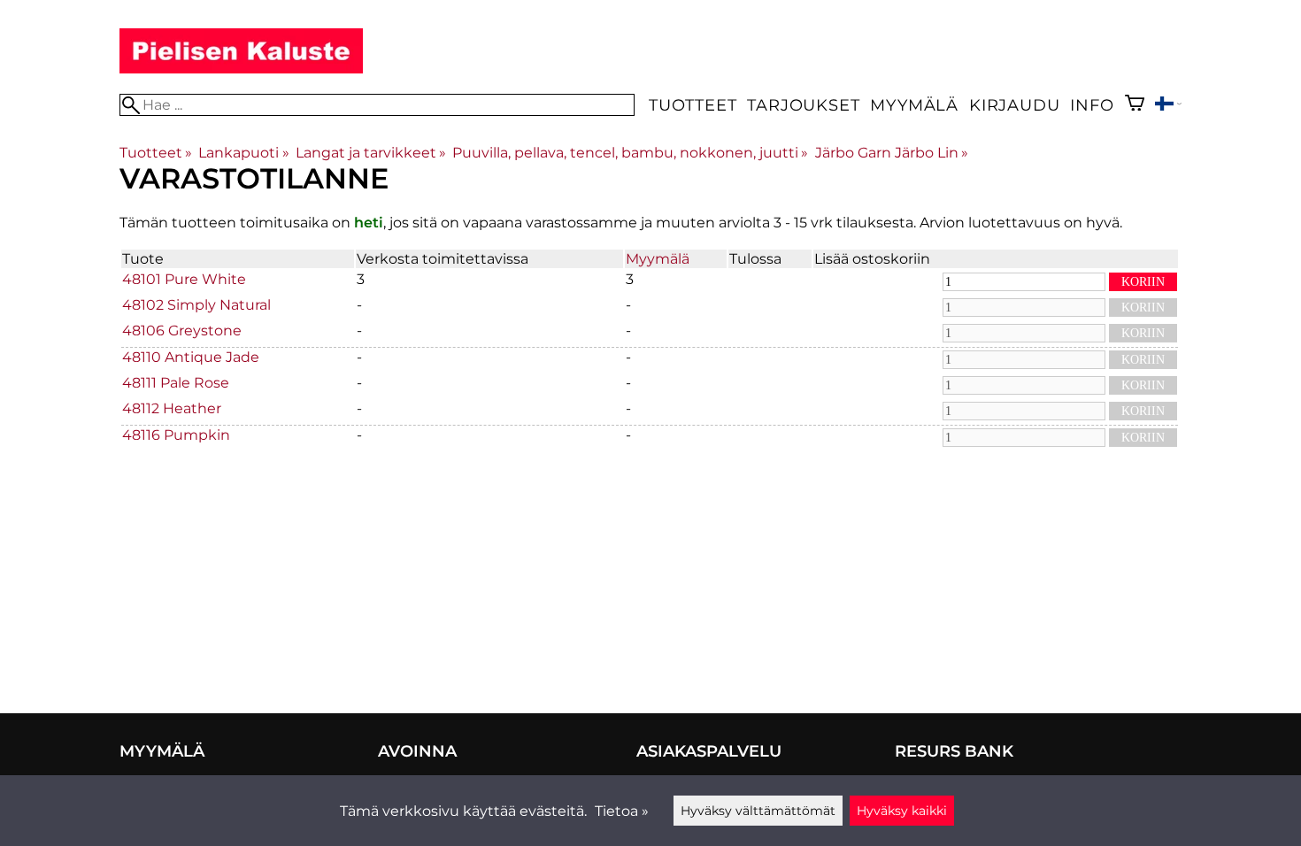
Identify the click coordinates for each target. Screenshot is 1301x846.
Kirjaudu (1014, 105)
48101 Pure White (184, 279)
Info (1091, 105)
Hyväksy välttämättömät (758, 811)
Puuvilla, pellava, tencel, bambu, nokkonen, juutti (630, 152)
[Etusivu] (241, 68)
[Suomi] (1168, 105)
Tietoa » (622, 811)
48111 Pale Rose (175, 382)
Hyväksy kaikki (902, 811)
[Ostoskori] (1134, 105)
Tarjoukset (803, 105)
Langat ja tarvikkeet (371, 152)
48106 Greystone (182, 330)
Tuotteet (692, 105)
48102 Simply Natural (196, 304)
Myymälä (914, 105)
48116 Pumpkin (176, 435)
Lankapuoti (243, 152)
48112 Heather (171, 408)
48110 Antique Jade (190, 357)
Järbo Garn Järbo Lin (891, 152)
